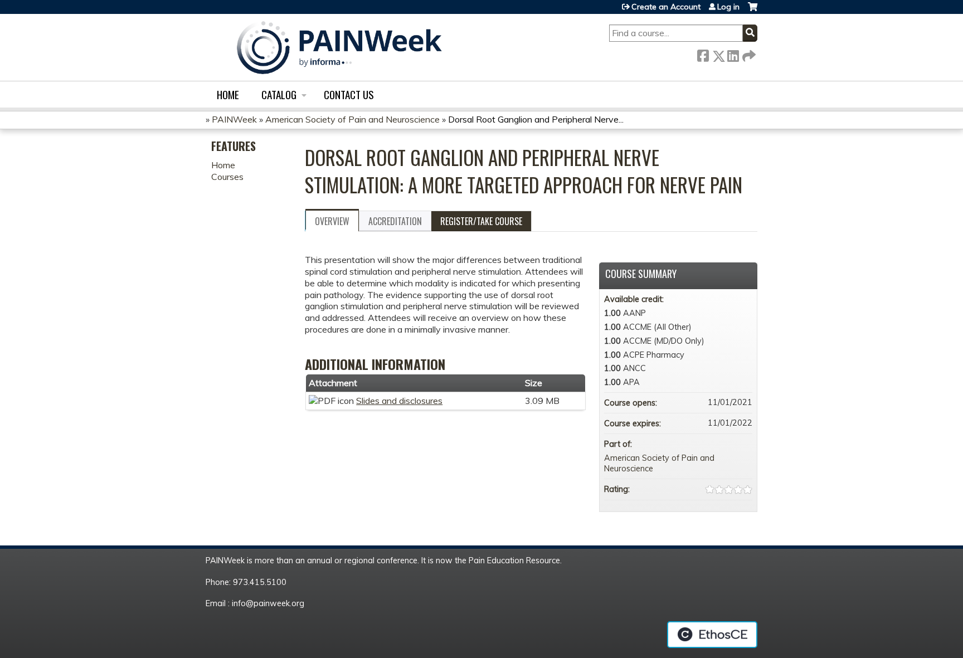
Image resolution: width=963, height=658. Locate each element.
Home (228, 94)
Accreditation (395, 221)
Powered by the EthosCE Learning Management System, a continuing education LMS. (712, 634)
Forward (747, 53)
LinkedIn (732, 53)
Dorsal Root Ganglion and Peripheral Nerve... (536, 119)
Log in (728, 7)
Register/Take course (481, 221)
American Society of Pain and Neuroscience (352, 119)
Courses (227, 176)
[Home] (339, 47)
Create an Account (666, 7)
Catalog (278, 94)
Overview (332, 221)
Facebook (702, 53)
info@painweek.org (268, 603)
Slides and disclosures (399, 400)
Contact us (349, 94)
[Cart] (752, 11)
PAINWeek (234, 119)
